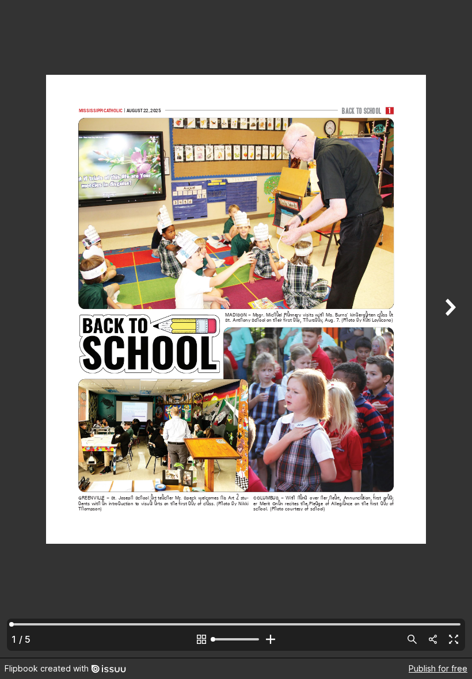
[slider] (236, 639)
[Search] (412, 639)
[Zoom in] (270, 639)
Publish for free (438, 668)
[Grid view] (201, 639)
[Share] (433, 639)
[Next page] (449, 329)
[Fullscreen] (453, 639)
